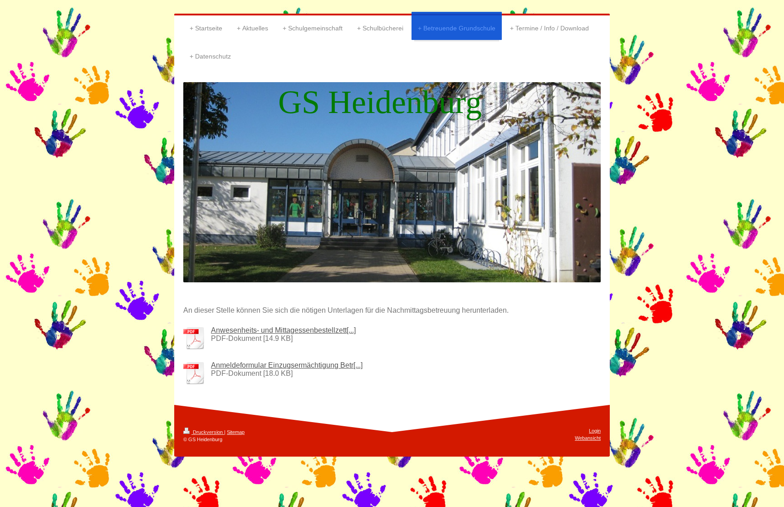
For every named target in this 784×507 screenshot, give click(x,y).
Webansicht (588, 438)
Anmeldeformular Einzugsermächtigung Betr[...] (287, 365)
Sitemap (236, 432)
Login (595, 430)
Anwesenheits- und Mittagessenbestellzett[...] (283, 330)
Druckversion (207, 432)
